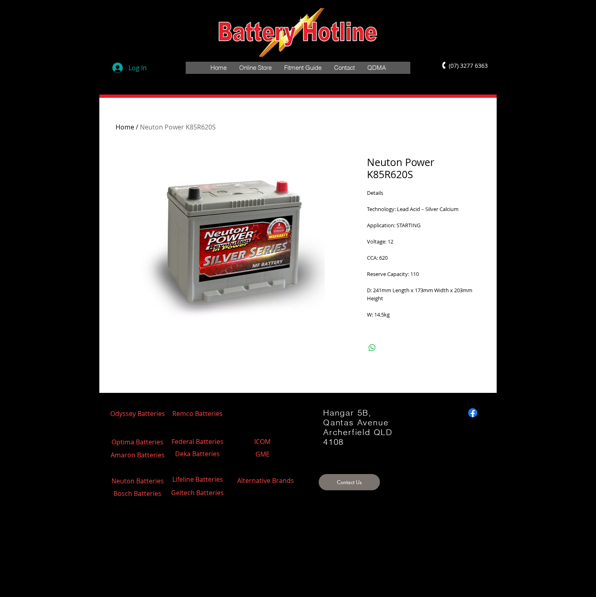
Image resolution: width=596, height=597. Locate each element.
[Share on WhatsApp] (372, 348)
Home (125, 127)
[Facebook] (473, 413)
